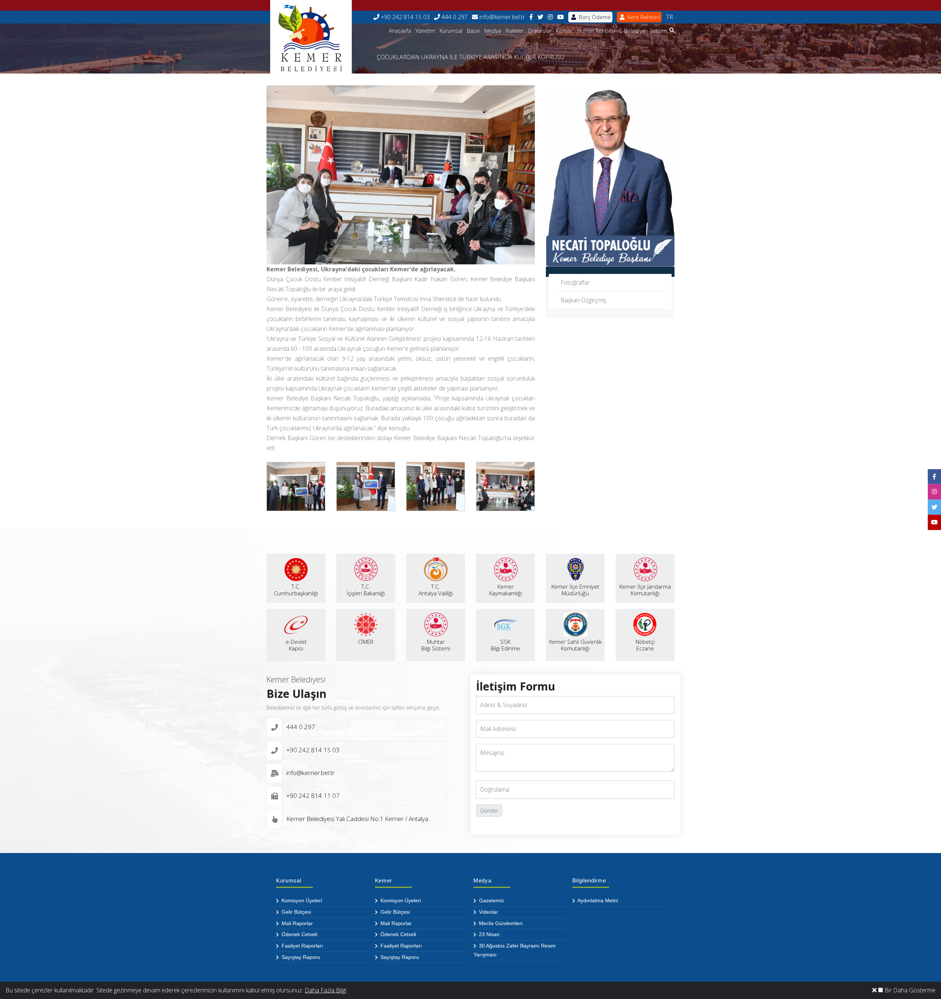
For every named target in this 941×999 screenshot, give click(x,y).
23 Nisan (488, 934)
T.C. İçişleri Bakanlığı (366, 589)
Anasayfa (400, 30)
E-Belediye (632, 30)
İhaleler (514, 30)
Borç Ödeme (594, 17)
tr (669, 17)
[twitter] (540, 17)
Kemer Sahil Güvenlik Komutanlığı (575, 645)
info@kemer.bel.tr (501, 17)
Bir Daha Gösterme (909, 990)
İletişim (658, 30)
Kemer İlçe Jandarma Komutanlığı (645, 589)
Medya (492, 30)
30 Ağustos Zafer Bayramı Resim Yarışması (514, 950)
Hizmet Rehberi (596, 30)
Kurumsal (451, 30)
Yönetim (425, 30)
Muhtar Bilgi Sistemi (435, 645)
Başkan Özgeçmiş (583, 300)
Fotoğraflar (575, 282)
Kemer (564, 30)
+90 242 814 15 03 (404, 17)
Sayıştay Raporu (300, 957)
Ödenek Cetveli (298, 934)
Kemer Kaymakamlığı (505, 589)
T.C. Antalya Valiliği (436, 589)
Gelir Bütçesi (295, 912)
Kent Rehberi (643, 17)
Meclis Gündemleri (499, 923)
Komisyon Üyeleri (301, 900)
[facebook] (531, 17)
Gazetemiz (490, 900)
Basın (473, 30)
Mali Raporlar (296, 923)
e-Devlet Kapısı (296, 645)
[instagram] (550, 17)
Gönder (489, 810)
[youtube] (560, 17)
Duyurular (540, 30)
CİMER (365, 641)
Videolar (487, 912)
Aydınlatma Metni (597, 900)
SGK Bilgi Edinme (505, 645)
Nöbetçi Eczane (645, 645)
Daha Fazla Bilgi (325, 990)
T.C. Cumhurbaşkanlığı (296, 589)
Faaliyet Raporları (301, 946)
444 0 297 (454, 17)
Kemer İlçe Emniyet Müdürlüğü (575, 589)
